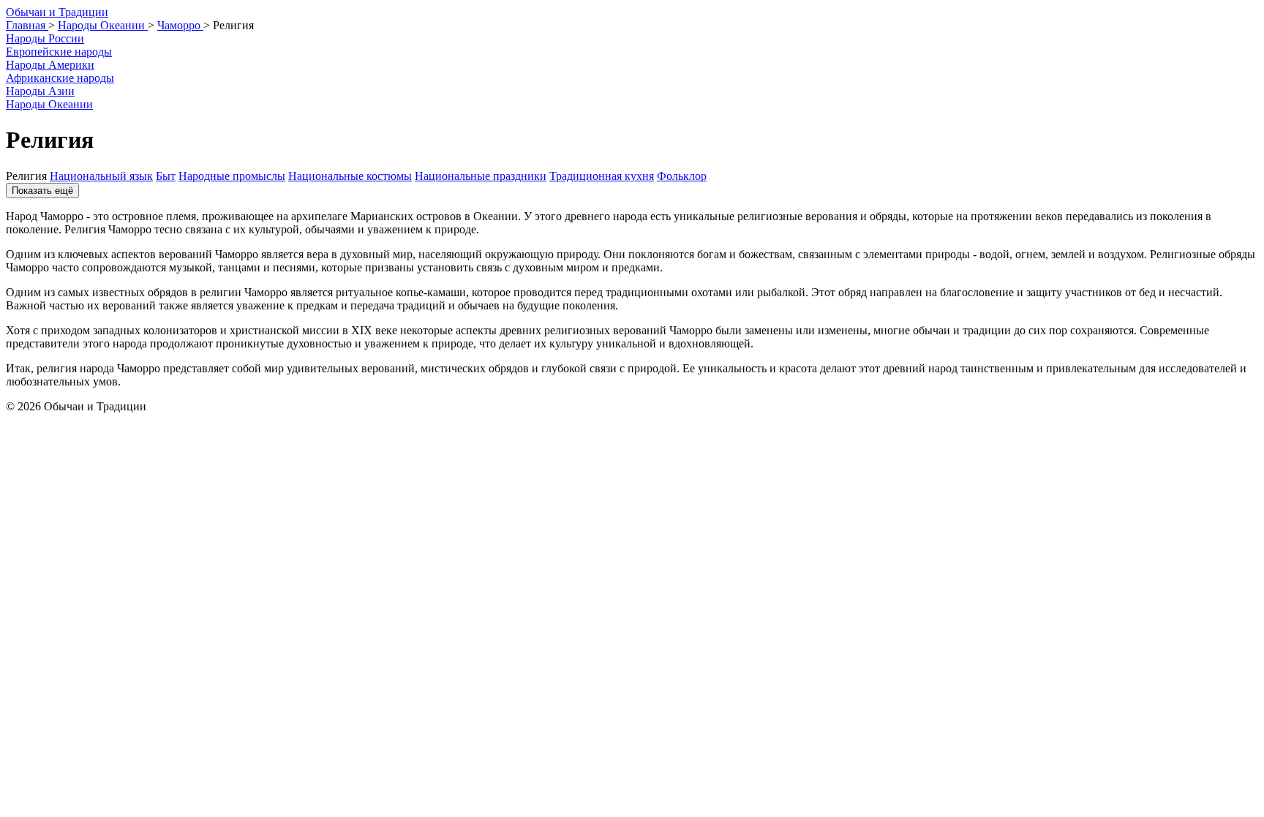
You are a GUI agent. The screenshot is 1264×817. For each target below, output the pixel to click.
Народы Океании (49, 104)
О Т (57, 12)
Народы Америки (50, 65)
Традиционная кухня (601, 176)
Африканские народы (60, 78)
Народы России (45, 38)
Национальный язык (101, 176)
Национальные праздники (480, 176)
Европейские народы (59, 51)
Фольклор (682, 176)
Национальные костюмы (350, 176)
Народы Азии (40, 91)
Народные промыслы (231, 176)
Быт (166, 176)
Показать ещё (42, 190)
